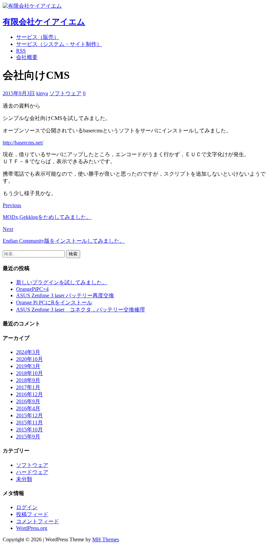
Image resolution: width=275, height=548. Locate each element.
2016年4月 (28, 408)
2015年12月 (29, 415)
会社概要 (27, 57)
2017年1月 (28, 387)
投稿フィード (32, 514)
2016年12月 (29, 394)
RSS (21, 51)
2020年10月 (29, 359)
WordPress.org (31, 528)
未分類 (24, 479)
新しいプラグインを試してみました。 (61, 282)
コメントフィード (37, 521)
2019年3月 (28, 366)
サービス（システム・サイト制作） (59, 44)
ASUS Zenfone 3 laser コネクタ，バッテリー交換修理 (80, 309)
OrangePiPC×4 (32, 289)
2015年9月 (28, 436)
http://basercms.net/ (23, 142)
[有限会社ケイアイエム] (32, 6)
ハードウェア (32, 472)
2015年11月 (29, 422)
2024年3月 (28, 352)
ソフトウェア (65, 93)
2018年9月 (28, 380)
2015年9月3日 (19, 93)
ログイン (27, 507)
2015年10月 (29, 429)
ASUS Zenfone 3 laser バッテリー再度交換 (65, 295)
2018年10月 (29, 373)
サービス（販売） (37, 37)
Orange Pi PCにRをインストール (54, 302)
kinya (42, 93)
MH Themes (105, 539)
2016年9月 (28, 401)
